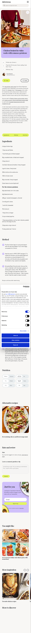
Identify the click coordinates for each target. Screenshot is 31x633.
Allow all (15, 335)
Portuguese (18, 90)
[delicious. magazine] (6, 2)
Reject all (15, 345)
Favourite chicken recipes (9, 601)
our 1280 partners (10, 294)
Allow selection (15, 340)
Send (26, 80)
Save (7, 80)
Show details (23, 331)
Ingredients (6, 135)
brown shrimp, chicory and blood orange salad (16, 100)
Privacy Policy (22, 508)
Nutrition (25, 135)
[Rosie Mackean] (4, 74)
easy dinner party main (10, 86)
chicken (10, 90)
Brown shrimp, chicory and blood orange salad (15, 436)
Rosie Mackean (10, 73)
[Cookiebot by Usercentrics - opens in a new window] (23, 287)
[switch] (27, 316)
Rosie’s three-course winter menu (19, 98)
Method (16, 135)
